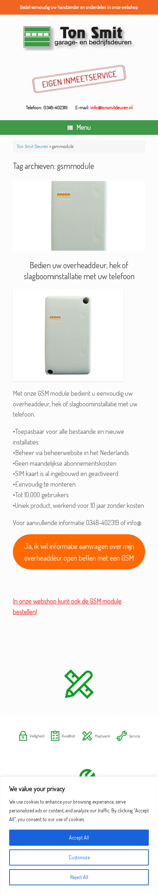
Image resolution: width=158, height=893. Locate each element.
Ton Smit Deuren (32, 146)
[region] (79, 834)
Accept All (79, 837)
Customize (79, 857)
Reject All (79, 877)
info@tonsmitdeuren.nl (111, 107)
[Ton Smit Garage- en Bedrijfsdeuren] (79, 37)
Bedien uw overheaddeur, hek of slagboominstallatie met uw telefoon (79, 270)
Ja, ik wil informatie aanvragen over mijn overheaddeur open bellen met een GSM (79, 551)
